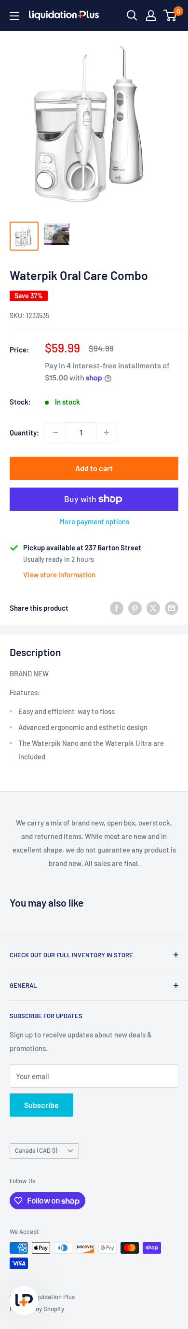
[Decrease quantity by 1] (55, 432)
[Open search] (132, 15)
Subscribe (41, 1104)
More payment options (94, 521)
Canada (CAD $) (36, 1150)
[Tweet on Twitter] (153, 608)
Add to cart (94, 468)
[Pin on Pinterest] (135, 608)
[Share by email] (171, 608)
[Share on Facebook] (116, 608)
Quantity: (24, 432)
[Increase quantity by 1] (106, 432)
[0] (170, 15)
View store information (59, 574)
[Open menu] (14, 16)
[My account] (151, 15)
